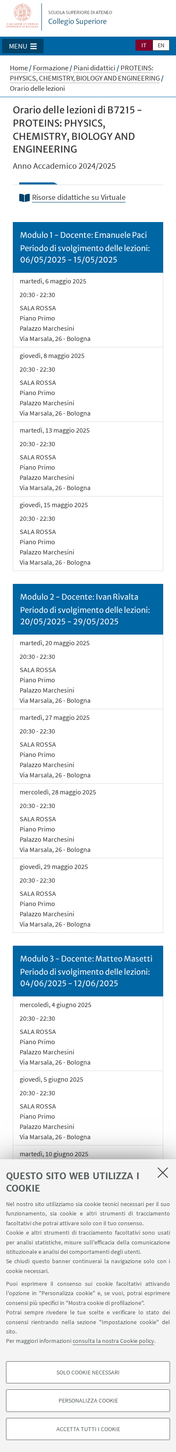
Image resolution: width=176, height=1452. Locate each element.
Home (19, 67)
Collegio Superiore (80, 18)
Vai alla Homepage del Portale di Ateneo (22, 17)
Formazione (50, 67)
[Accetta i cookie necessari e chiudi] (163, 1172)
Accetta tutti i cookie (88, 1429)
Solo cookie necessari (88, 1372)
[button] (23, 46)
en (161, 45)
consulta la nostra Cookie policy (113, 1341)
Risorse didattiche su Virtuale (79, 197)
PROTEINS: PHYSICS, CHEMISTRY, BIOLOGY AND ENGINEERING (85, 73)
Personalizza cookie (88, 1400)
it (144, 45)
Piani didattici (94, 67)
